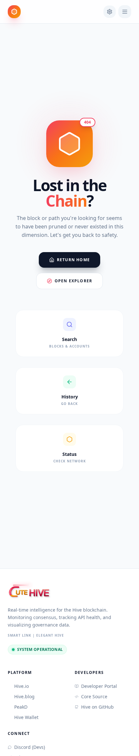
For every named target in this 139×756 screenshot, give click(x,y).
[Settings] (109, 12)
